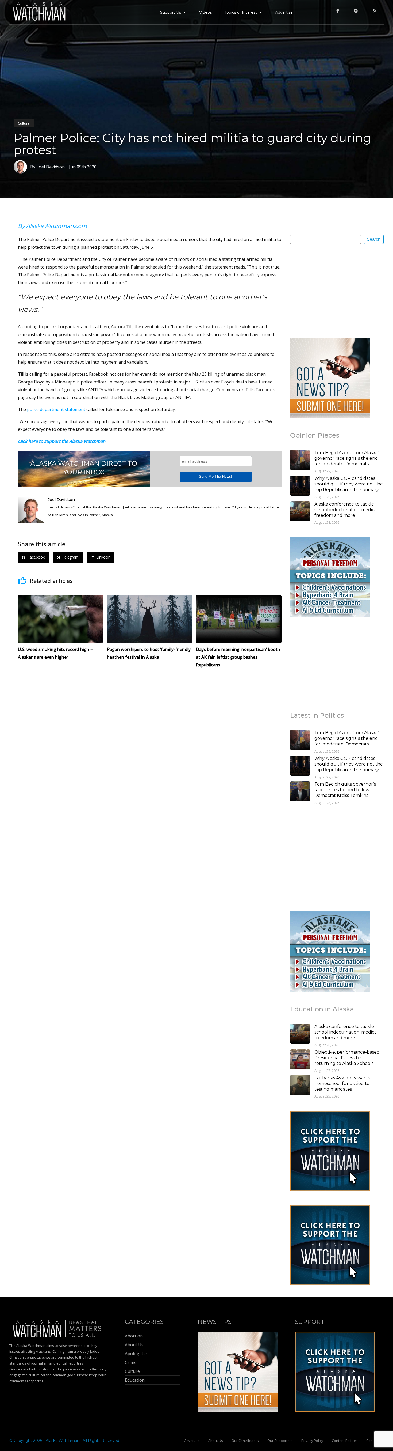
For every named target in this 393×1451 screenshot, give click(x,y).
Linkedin (102, 557)
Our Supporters (280, 1440)
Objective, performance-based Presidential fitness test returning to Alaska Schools (347, 1058)
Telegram (70, 557)
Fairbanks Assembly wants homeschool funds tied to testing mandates (342, 1083)
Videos (205, 12)
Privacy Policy (312, 1440)
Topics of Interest (241, 12)
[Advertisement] (330, 290)
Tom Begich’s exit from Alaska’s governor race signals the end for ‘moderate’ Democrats (347, 458)
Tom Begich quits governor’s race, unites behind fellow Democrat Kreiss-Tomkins (345, 790)
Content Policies (345, 1440)
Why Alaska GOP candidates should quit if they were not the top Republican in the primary (348, 484)
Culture (24, 123)
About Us (215, 1440)
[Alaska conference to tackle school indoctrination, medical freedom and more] (300, 512)
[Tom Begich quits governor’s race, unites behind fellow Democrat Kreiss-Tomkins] (300, 792)
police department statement (56, 409)
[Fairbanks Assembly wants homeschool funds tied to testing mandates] (300, 1085)
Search (373, 239)
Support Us (170, 12)
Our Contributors (245, 1440)
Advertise (284, 12)
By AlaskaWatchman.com (52, 226)
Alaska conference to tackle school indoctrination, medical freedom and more (346, 510)
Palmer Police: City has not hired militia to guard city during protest (192, 143)
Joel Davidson (61, 499)
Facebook (35, 557)
